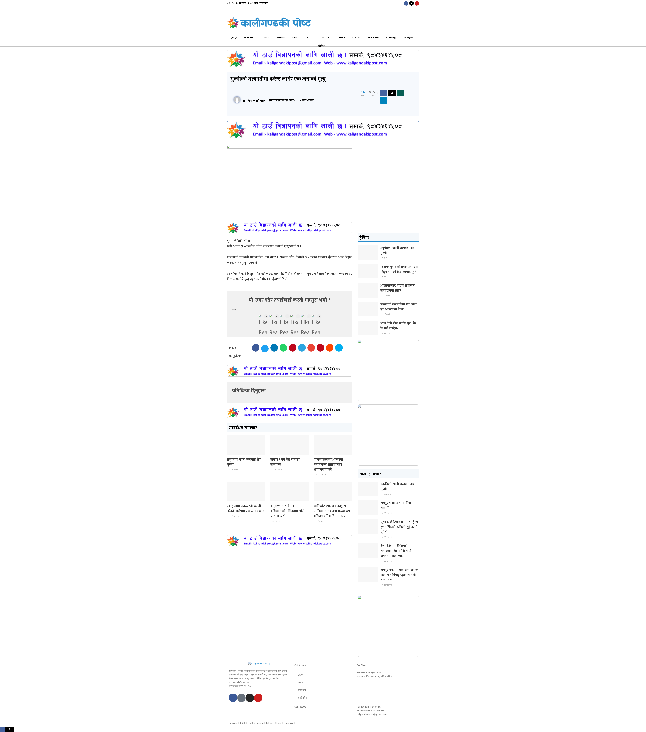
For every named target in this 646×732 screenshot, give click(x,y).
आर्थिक (281, 36)
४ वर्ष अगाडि (386, 276)
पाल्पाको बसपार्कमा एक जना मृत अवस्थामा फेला (398, 307)
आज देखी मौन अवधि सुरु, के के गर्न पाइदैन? (398, 326)
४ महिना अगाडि (387, 561)
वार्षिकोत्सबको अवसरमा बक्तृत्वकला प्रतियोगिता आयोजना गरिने (328, 465)
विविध (321, 46)
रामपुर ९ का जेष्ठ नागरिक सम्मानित (285, 462)
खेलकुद (408, 36)
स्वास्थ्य (266, 36)
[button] (255, 348)
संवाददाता (374, 36)
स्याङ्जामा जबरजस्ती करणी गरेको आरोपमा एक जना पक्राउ (245, 508)
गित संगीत (277, 497)
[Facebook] (233, 698)
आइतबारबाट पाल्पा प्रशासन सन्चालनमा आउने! (397, 288)
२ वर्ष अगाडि (276, 521)
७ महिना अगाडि (320, 474)
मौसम (341, 36)
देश (308, 36)
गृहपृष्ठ (233, 36)
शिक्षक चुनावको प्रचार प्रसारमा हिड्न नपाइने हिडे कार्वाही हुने (399, 269)
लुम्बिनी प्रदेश (277, 451)
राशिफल (356, 36)
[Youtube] (258, 698)
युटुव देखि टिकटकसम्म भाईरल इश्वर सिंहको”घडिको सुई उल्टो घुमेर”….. (399, 527)
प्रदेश (294, 36)
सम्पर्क (300, 682)
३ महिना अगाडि (277, 469)
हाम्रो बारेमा (302, 697)
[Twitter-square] (241, 698)
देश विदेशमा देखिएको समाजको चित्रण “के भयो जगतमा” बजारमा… (395, 551)
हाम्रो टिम (302, 690)
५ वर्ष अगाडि (386, 295)
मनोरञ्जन (324, 36)
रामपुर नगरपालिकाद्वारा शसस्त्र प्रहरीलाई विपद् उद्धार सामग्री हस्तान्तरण (399, 575)
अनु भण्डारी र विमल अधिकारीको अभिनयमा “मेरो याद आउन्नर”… (287, 511)
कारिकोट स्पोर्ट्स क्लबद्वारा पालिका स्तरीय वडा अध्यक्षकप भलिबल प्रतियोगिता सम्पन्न (332, 511)
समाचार (248, 36)
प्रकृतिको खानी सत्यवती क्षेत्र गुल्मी (244, 462)
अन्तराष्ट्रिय (392, 36)
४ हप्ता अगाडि (233, 469)
